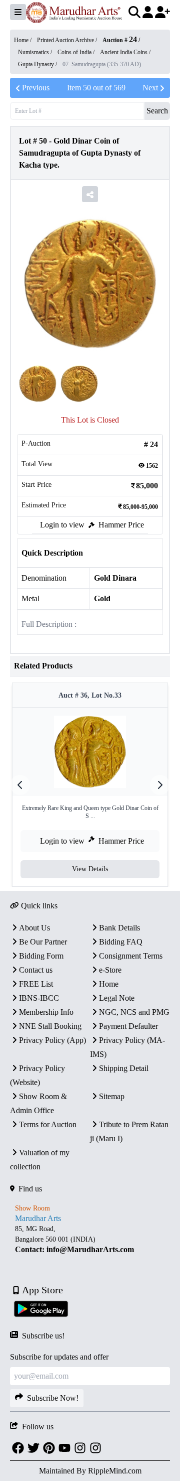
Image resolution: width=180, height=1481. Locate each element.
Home (108, 984)
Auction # (119, 40)
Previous (36, 87)
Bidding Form (41, 956)
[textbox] (90, 1239)
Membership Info (46, 1012)
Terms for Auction (47, 1124)
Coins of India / (77, 52)
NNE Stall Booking (50, 1026)
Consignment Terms (130, 956)
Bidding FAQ (120, 941)
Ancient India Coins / (125, 52)
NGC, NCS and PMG (134, 1012)
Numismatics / (36, 52)
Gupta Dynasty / (38, 64)
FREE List (36, 984)
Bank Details (119, 927)
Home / (23, 40)
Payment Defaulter (128, 1026)
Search (157, 110)
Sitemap (111, 1096)
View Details (90, 869)
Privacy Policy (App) (52, 1040)
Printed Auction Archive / (67, 40)
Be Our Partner (43, 941)
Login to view (62, 524)
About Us (34, 927)
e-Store (110, 970)
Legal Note (116, 998)
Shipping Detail (123, 1068)
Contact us (35, 970)
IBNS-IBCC (39, 998)
